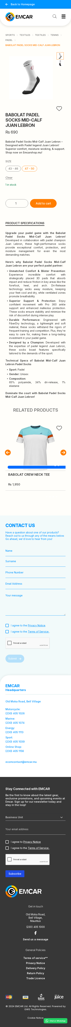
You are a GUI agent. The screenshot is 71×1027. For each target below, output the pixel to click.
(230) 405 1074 (15, 722)
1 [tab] (47, 496)
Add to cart (43, 203)
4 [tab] (56, 496)
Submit (12, 658)
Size (8, 161)
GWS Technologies (35, 1009)
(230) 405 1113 (14, 732)
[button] (7, 452)
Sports (10, 35)
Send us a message (35, 939)
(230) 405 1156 (14, 751)
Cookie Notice (35, 1017)
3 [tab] (53, 496)
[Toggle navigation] (64, 16)
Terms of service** (35, 958)
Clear (9, 177)
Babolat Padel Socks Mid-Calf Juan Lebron (32, 45)
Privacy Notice (36, 625)
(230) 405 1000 (35, 926)
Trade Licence (35, 978)
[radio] (13, 169)
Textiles (24, 35)
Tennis (54, 35)
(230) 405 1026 (15, 713)
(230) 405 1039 (15, 741)
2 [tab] (50, 496)
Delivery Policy (35, 968)
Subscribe (15, 873)
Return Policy (35, 973)
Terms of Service (38, 631)
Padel (9, 40)
